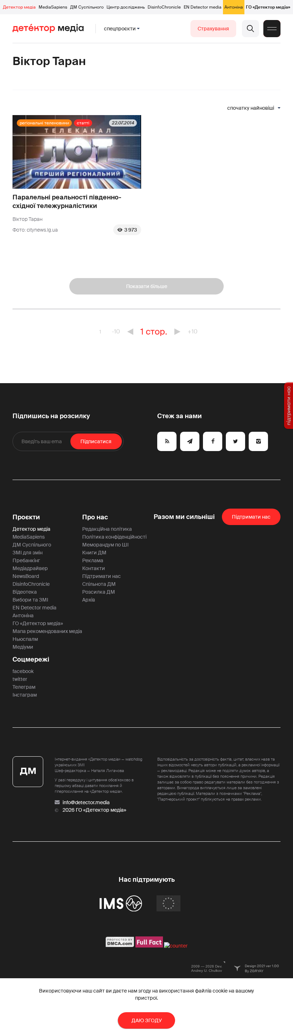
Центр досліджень (125, 7)
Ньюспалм (25, 639)
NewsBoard (26, 576)
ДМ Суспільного (87, 7)
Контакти (93, 568)
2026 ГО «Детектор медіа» (94, 810)
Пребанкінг (26, 560)
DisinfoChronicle (164, 7)
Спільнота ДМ (99, 584)
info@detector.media (86, 802)
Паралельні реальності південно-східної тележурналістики (67, 201)
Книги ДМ (94, 552)
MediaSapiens (53, 7)
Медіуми (23, 647)
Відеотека (25, 592)
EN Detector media (203, 7)
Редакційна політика (107, 529)
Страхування (213, 28)
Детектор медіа (19, 7)
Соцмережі (31, 659)
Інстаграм (25, 695)
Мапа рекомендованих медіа (47, 631)
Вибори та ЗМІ (30, 600)
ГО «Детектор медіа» (268, 7)
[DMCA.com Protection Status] (119, 946)
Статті (83, 123)
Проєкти (26, 517)
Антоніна (233, 7)
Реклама (92, 560)
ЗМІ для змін (28, 552)
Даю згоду (146, 1020)
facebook (23, 671)
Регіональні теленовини (44, 123)
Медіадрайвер (30, 568)
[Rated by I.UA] (176, 946)
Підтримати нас (101, 576)
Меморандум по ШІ (105, 544)
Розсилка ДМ (98, 592)
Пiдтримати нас (251, 517)
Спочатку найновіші (250, 108)
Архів (88, 600)
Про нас (95, 517)
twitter (20, 679)
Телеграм (24, 687)
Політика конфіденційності (114, 537)
